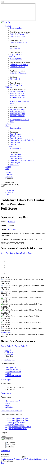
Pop (14, 229)
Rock (10, 229)
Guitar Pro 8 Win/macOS (19, 34)
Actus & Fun (14, 144)
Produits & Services (8, 360)
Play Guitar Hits (16, 54)
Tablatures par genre (17, 95)
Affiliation (9, 407)
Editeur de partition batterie (15, 423)
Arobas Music (6, 393)
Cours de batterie (16, 138)
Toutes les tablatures (17, 97)
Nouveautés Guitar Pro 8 (14, 370)
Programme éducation (13, 372)
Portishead (11, 222)
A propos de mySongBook (19, 101)
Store (7, 169)
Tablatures (9, 87)
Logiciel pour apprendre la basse (17, 421)
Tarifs (12, 103)
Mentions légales (7, 459)
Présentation (9, 190)
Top (2, 463)
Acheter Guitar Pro (21, 346)
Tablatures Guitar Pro (13, 376)
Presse (7, 403)
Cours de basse (15, 134)
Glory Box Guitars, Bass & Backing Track (16, 253)
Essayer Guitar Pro (7, 346)
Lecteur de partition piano (14, 425)
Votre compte (5, 380)
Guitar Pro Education (17, 36)
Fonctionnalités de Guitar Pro (11, 411)
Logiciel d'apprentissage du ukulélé (18, 427)
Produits (8, 26)
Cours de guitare (16, 142)
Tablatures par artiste (17, 93)
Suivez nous (5, 451)
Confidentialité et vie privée (37, 459)
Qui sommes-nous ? (12, 401)
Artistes (8, 124)
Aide (7, 405)
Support (8, 167)
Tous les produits (16, 28)
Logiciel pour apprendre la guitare (17, 418)
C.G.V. (23, 459)
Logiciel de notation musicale (16, 429)
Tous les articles (15, 128)
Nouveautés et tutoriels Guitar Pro (22, 140)
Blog (7, 126)
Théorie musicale (16, 136)
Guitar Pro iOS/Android (18, 42)
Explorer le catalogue (17, 91)
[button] (4, 332)
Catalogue (9, 192)
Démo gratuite (10, 368)
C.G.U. (17, 459)
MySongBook (15, 48)
